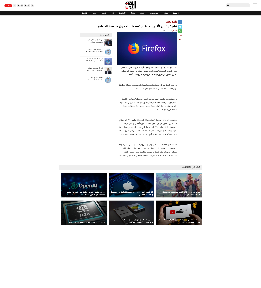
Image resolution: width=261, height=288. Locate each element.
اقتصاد (142, 13)
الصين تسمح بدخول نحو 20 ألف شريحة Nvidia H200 (86, 222)
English (84, 13)
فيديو (95, 13)
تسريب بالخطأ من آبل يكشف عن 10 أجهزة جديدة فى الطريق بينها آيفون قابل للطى (133, 221)
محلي (166, 13)
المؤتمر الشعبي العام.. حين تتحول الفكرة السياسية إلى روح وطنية (95, 80)
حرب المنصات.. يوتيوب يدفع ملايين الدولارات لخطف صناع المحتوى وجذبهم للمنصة (179, 221)
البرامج (104, 13)
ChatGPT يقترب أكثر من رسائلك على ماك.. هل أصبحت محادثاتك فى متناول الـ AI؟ (85, 193)
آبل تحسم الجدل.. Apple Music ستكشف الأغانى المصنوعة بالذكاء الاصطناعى (132, 193)
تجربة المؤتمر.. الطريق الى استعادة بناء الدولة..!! (95, 41)
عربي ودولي (154, 13)
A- (180, 39)
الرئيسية (176, 13)
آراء (113, 13)
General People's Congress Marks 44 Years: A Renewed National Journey (94, 52)
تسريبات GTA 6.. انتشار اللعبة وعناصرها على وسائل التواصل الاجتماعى (181, 193)
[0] (180, 22)
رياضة (133, 13)
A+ (180, 35)
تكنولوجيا (122, 13)
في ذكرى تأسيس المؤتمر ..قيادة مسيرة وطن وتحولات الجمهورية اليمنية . (95, 70)
